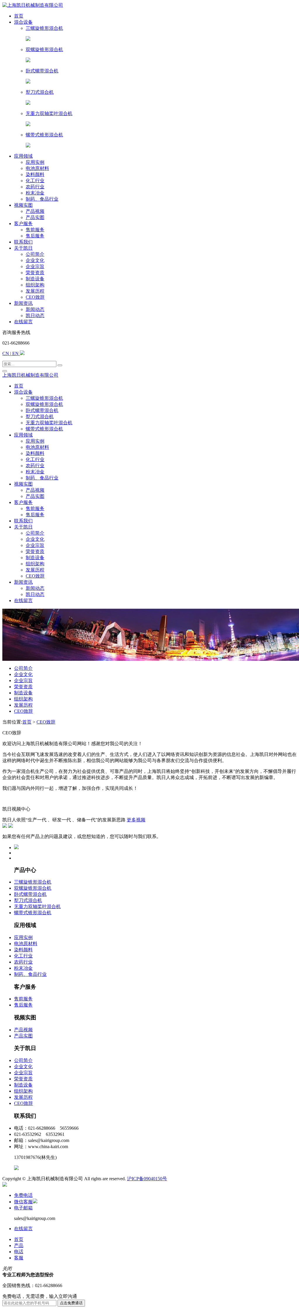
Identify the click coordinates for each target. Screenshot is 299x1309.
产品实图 (23, 1035)
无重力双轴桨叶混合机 (37, 906)
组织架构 (23, 698)
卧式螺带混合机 (30, 894)
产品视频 (23, 1029)
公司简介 (23, 668)
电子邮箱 (23, 1207)
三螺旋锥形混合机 (32, 881)
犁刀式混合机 (28, 900)
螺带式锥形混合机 (32, 912)
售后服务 (23, 1004)
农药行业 (23, 961)
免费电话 (23, 1195)
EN (15, 353)
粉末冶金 (23, 968)
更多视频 (136, 819)
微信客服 (23, 1201)
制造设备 (23, 692)
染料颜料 (23, 949)
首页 (27, 721)
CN (6, 353)
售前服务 (23, 998)
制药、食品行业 (30, 974)
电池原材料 (25, 943)
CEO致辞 (23, 711)
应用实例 (23, 937)
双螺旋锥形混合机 (32, 888)
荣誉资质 (23, 686)
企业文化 (23, 674)
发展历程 (23, 705)
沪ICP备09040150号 (147, 1178)
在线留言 (23, 1228)
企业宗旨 (23, 680)
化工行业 (23, 955)
